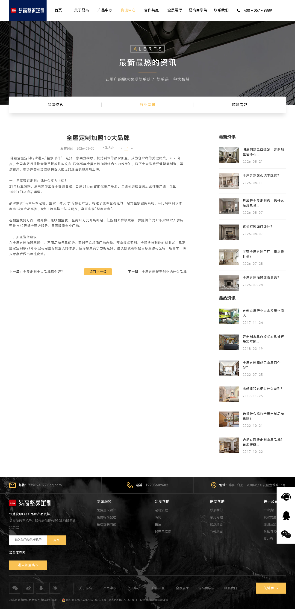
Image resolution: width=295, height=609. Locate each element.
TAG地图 (216, 531)
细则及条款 (271, 524)
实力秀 (268, 538)
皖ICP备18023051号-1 (123, 600)
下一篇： (157, 272)
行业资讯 (148, 105)
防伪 (158, 517)
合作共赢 (151, 10)
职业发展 (269, 517)
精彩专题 (240, 105)
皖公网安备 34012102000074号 (85, 600)
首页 (58, 10)
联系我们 (221, 10)
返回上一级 (98, 272)
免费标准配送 (106, 517)
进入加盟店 (26, 565)
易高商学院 (198, 10)
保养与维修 (163, 531)
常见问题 (216, 517)
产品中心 (104, 10)
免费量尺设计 (106, 510)
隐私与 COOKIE (274, 531)
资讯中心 (128, 10)
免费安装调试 (106, 524)
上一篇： (37, 272)
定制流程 (161, 510)
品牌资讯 (55, 105)
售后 (158, 524)
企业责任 (269, 510)
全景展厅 (174, 10)
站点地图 (216, 524)
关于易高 (81, 10)
